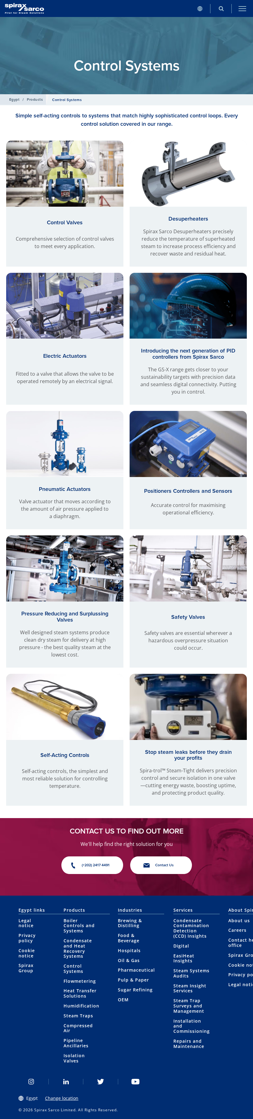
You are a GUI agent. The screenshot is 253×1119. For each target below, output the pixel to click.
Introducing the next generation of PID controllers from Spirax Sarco (188, 354)
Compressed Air (78, 1028)
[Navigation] (242, 8)
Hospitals (129, 950)
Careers (237, 930)
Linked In (66, 1081)
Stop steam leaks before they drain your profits (188, 755)
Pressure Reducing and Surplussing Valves (64, 617)
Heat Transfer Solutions (80, 993)
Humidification (81, 1006)
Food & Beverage (128, 938)
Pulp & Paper (133, 980)
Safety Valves (188, 617)
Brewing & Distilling (130, 923)
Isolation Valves (74, 1058)
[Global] (199, 8)
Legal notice (26, 923)
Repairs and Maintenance (188, 1043)
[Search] (221, 8)
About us (239, 920)
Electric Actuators (65, 356)
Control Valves (65, 222)
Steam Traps (78, 1016)
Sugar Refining (135, 990)
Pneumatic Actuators (65, 489)
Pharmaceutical (136, 970)
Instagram (31, 1081)
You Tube (135, 1081)
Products (35, 99)
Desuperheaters (188, 219)
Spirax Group (26, 967)
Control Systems (73, 968)
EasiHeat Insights (183, 958)
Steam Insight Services (189, 988)
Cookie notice (27, 953)
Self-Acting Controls (64, 755)
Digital (181, 946)
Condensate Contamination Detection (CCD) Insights (191, 928)
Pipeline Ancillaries (76, 1043)
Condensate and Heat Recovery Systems (78, 948)
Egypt (14, 99)
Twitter (101, 1081)
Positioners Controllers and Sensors (188, 491)
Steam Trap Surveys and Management (188, 1006)
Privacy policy (27, 938)
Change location (61, 1098)
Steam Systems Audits (191, 973)
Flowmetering (80, 981)
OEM (123, 1000)
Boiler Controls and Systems (79, 926)
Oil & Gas (129, 960)
